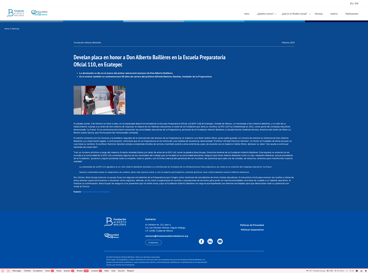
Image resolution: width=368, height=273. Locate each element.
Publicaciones (351, 13)
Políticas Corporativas (252, 229)
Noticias (319, 13)
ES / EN (354, 3)
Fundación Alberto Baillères (96, 191)
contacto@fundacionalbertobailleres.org (166, 236)
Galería (334, 13)
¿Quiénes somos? (265, 13)
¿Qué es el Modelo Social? (294, 13)
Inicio (246, 13)
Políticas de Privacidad (252, 225)
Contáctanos (153, 242)
